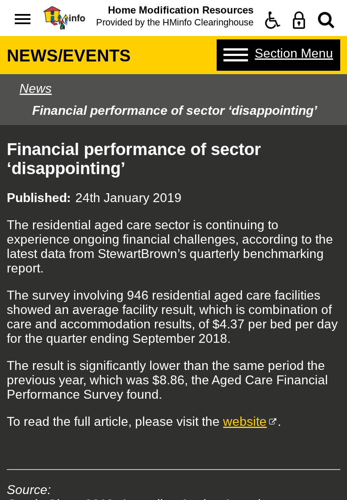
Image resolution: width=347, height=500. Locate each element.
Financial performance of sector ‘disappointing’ (174, 110)
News (35, 88)
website (245, 421)
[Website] (326, 20)
